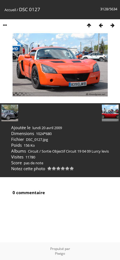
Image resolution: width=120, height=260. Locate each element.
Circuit (33, 151)
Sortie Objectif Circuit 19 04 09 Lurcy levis (75, 151)
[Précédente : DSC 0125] (101, 25)
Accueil (10, 9)
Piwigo (60, 253)
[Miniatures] (89, 25)
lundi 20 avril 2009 (47, 127)
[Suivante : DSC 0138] (112, 25)
